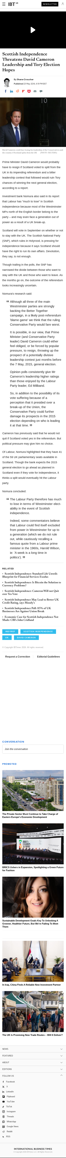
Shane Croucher (25, 79)
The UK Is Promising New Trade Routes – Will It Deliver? (32, 1035)
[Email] (35, 91)
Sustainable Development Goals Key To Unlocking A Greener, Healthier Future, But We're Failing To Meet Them (30, 923)
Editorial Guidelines (48, 656)
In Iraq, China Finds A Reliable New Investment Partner (31, 984)
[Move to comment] (41, 91)
